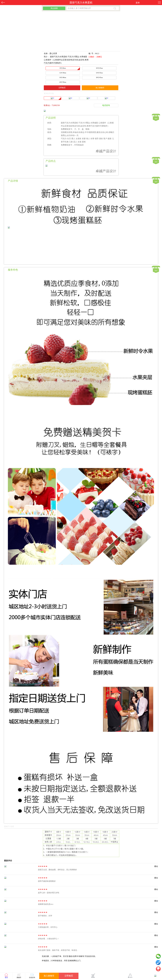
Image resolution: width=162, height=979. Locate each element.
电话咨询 (106, 105)
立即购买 (62, 88)
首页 (6, 977)
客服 (158, 969)
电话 (158, 963)
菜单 (138, 3)
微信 (158, 957)
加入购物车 (100, 88)
